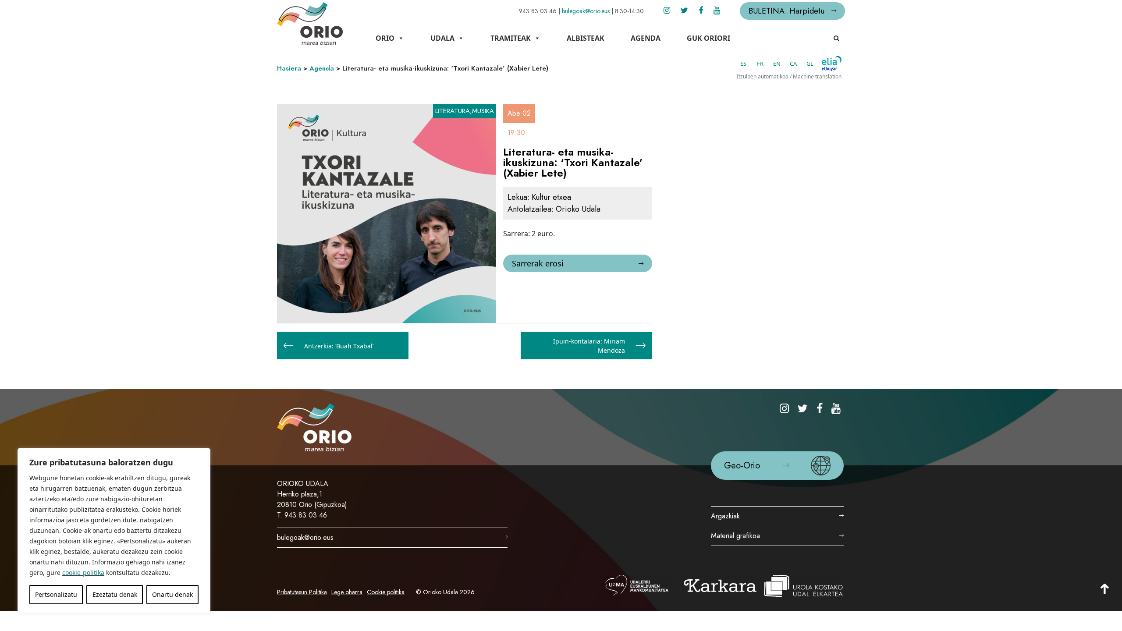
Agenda (645, 38)
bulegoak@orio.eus (586, 11)
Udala (442, 38)
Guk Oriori (708, 38)
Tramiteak (510, 38)
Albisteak (585, 38)
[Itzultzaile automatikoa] (831, 63)
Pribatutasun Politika (302, 592)
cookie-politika (83, 572)
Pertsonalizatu (56, 594)
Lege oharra (346, 592)
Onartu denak (172, 594)
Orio (385, 38)
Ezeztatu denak (114, 594)
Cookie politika (386, 592)
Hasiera (289, 68)
